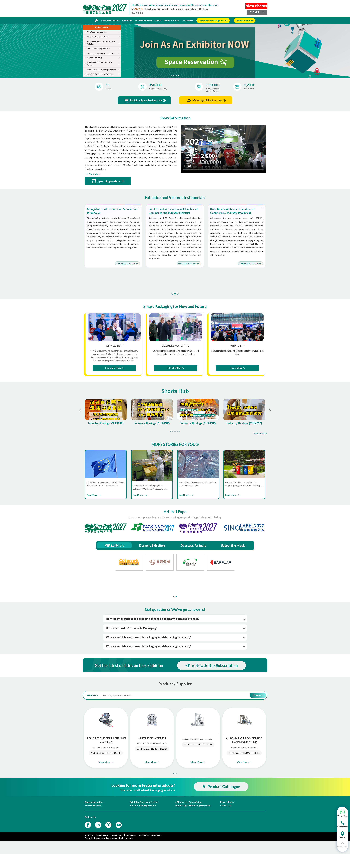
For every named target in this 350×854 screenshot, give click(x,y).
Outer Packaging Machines (97, 37)
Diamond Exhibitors (152, 545)
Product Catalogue (224, 786)
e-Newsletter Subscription (215, 665)
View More (94, 174)
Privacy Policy (117, 835)
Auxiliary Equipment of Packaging (100, 74)
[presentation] (2, 48)
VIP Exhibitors (114, 545)
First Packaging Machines (97, 32)
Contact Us (187, 20)
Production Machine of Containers (100, 53)
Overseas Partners (193, 545)
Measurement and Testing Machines (101, 70)
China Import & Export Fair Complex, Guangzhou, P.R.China (171, 9)
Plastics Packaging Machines (98, 48)
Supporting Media (233, 545)
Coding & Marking (94, 58)
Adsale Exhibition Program (150, 835)
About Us (89, 835)
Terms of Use (102, 835)
